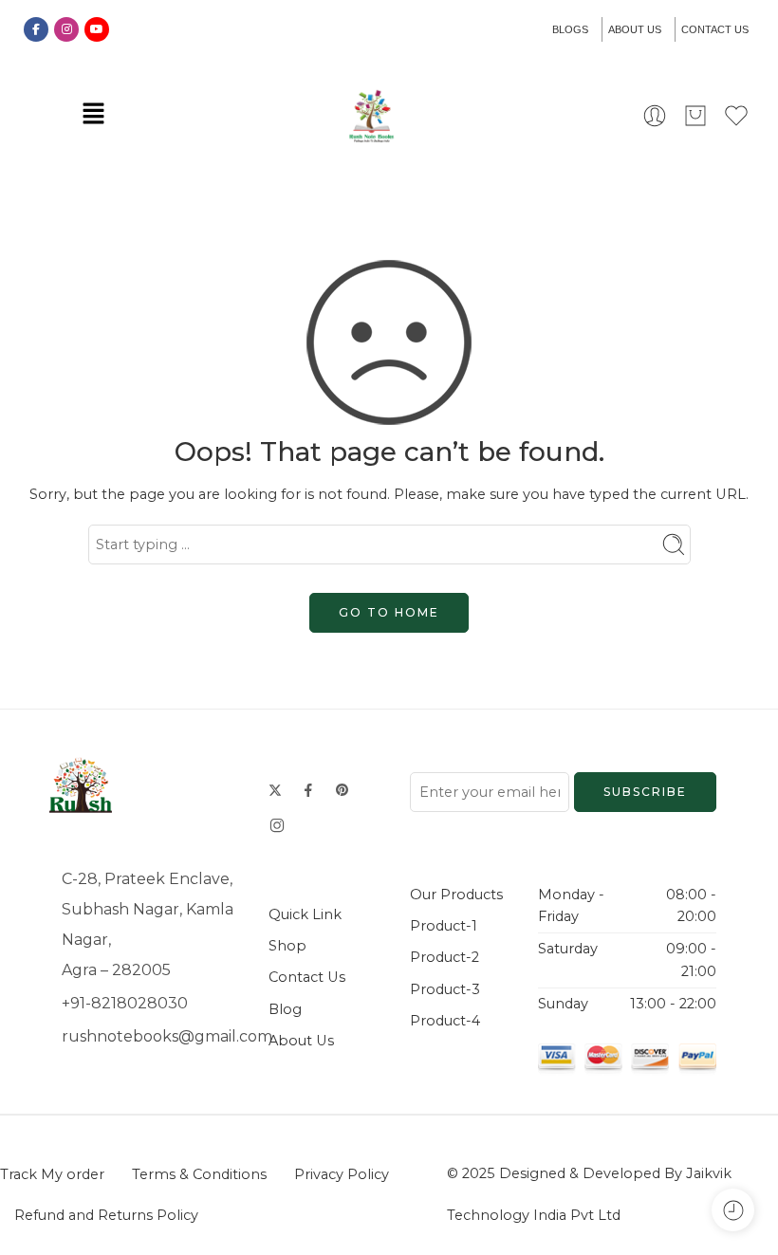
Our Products (456, 894)
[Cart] (695, 115)
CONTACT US (715, 29)
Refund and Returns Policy (106, 1215)
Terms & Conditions (199, 1174)
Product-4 (445, 1020)
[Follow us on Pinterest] (342, 790)
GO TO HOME (389, 612)
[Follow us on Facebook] (308, 790)
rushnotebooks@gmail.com (167, 1036)
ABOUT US (634, 29)
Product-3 (445, 989)
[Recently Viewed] (733, 1210)
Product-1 (443, 925)
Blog (285, 1009)
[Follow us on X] (275, 790)
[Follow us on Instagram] (277, 825)
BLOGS (570, 29)
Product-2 (444, 957)
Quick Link (305, 914)
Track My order (52, 1174)
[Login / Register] (654, 115)
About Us (301, 1040)
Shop (287, 945)
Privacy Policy (341, 1174)
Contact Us (307, 977)
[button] (92, 115)
